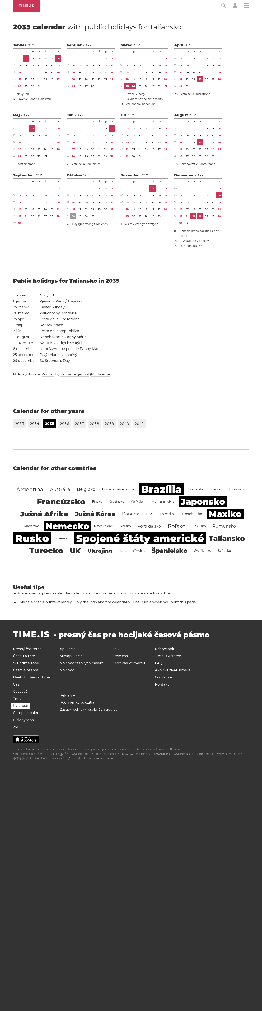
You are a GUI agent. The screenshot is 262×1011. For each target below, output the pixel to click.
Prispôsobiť (164, 649)
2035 (31, 45)
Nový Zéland (103, 526)
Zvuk (17, 727)
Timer (18, 699)
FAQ (158, 663)
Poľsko (177, 526)
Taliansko (165, 27)
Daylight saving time (140, 99)
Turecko (46, 550)
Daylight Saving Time (31, 677)
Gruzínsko (116, 501)
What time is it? (24, 754)
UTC (116, 649)
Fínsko (97, 501)
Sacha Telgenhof (74, 374)
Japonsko (203, 501)
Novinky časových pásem (82, 663)
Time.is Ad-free (168, 656)
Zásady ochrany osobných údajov (88, 709)
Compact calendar (29, 713)
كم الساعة (127, 754)
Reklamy (67, 695)
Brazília (161, 489)
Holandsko (162, 501)
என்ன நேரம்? (57, 758)
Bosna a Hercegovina (118, 489)
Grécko (138, 501)
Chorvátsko (195, 489)
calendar (97, 27)
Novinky (67, 670)
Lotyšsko (167, 514)
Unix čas (120, 656)
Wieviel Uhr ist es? (229, 754)
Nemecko (67, 526)
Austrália (60, 489)
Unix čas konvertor (129, 663)
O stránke (163, 677)
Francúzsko (61, 501)
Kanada (130, 514)
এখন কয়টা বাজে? (143, 754)
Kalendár (21, 706)
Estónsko (236, 489)
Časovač (20, 691)
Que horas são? (184, 754)
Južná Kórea (95, 514)
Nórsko (125, 526)
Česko (139, 550)
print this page (183, 602)
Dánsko (216, 489)
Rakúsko (199, 526)
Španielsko (170, 550)
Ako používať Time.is (172, 670)
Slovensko (61, 538)
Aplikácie (68, 649)
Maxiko (225, 514)
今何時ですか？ (22, 758)
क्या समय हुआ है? (59, 754)
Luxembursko (191, 514)
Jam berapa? (205, 754)
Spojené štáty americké (140, 538)
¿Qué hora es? (80, 754)
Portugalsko (149, 526)
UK (75, 551)
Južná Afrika (44, 514)
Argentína (29, 489)
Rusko (32, 538)
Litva (149, 514)
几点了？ (42, 754)
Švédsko (224, 550)
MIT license (100, 374)
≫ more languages (101, 758)
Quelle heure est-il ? (105, 754)
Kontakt (162, 684)
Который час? (162, 754)
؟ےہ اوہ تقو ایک (76, 758)
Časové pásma (25, 670)
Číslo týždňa (23, 720)
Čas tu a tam (24, 656)
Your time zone (26, 663)
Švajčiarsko (202, 550)
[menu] (246, 6)
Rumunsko (224, 526)
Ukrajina (99, 550)
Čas (16, 684)
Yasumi (48, 374)
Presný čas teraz (27, 649)
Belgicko (86, 489)
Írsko (122, 550)
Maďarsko (31, 526)
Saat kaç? (41, 758)
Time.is (26, 5)
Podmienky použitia (77, 702)
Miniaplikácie (71, 656)
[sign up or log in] (235, 7)
